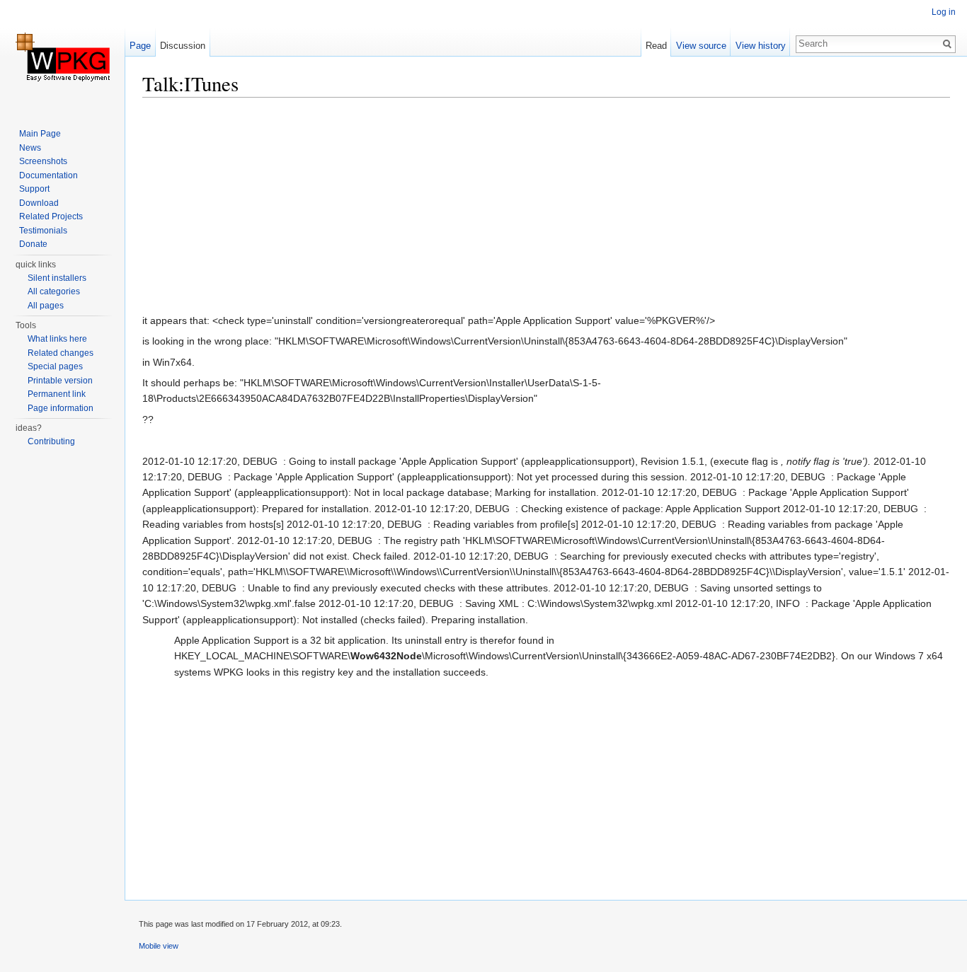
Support (34, 189)
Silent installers (57, 278)
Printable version (60, 381)
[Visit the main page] (62, 56)
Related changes (60, 353)
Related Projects (51, 216)
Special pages (55, 366)
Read (656, 45)
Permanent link (57, 394)
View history (761, 45)
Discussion (182, 45)
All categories (54, 291)
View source (701, 45)
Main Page (40, 134)
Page (140, 45)
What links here (57, 339)
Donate (33, 244)
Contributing (51, 441)
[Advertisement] (546, 209)
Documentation (48, 175)
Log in (944, 12)
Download (39, 203)
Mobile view (158, 946)
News (30, 148)
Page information (60, 408)
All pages (46, 306)
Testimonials (43, 231)
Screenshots (43, 161)
